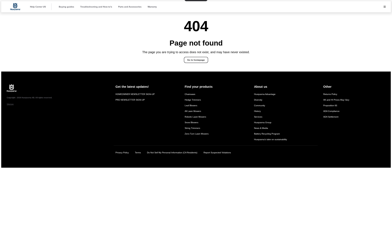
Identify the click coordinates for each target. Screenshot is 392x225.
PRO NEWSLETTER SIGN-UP (130, 100)
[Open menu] (384, 6)
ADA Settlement (330, 117)
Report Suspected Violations (217, 152)
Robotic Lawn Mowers (195, 117)
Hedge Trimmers (193, 100)
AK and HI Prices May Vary (336, 100)
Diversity (258, 100)
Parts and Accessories (129, 7)
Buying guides (66, 7)
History (257, 111)
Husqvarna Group (262, 122)
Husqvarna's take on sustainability (270, 139)
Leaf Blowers (191, 105)
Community (259, 105)
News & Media (261, 128)
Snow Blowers (191, 122)
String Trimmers (192, 128)
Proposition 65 (330, 105)
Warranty (152, 7)
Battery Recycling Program (267, 134)
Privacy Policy (122, 152)
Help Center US (38, 7)
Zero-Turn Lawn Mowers (197, 134)
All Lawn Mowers (193, 111)
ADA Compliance (331, 111)
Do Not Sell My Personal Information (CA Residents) (172, 152)
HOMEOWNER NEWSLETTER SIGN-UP (135, 94)
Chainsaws (190, 94)
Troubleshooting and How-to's (96, 7)
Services (258, 117)
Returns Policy (330, 94)
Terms (138, 152)
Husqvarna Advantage (264, 94)
